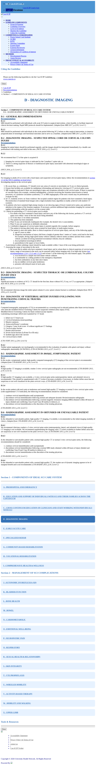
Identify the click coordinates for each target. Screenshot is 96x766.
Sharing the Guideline (18, 31)
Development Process (18, 56)
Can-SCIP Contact (17, 4)
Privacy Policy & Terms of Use (21, 64)
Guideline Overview (17, 27)
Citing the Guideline (17, 33)
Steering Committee (17, 43)
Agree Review (15, 58)
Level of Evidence (17, 29)
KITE (8, 4)
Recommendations (10, 90)
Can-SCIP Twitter (17, 748)
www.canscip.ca (9, 79)
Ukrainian (18, 10)
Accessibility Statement (19, 62)
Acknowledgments (17, 50)
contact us (14, 744)
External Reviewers (17, 48)
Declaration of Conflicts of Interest (23, 52)
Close (4, 84)
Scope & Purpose (16, 24)
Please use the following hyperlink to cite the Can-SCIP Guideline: (27, 77)
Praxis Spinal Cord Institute (20, 37)
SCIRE (13, 39)
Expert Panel (15, 45)
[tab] (48, 119)
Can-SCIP (7, 88)
